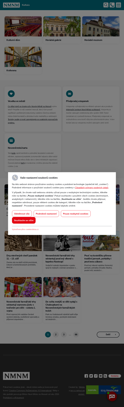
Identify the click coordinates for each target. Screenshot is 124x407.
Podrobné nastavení (46, 213)
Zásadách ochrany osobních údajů (91, 187)
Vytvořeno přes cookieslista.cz (25, 229)
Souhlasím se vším (23, 220)
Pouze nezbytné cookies (75, 213)
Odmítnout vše (21, 213)
